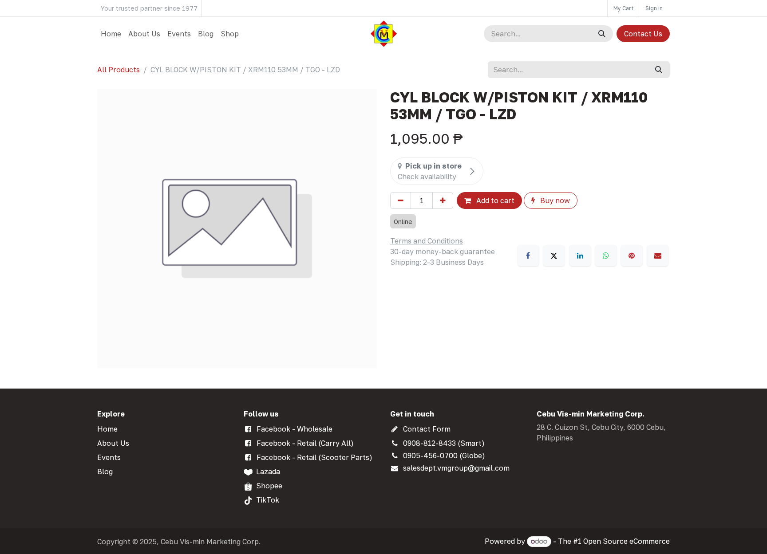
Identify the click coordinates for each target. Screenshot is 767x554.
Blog (105, 471)
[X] (554, 255)
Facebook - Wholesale (294, 428)
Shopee (269, 485)
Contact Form (427, 428)
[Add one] (442, 200)
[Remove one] (400, 200)
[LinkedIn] (580, 255)
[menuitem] (111, 34)
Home (107, 428)
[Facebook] (528, 255)
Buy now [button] (554, 200)
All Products (118, 69)
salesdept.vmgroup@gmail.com (456, 468)
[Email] (657, 255)
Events (109, 457)
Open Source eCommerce (626, 541)
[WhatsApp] (606, 255)
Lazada (268, 471)
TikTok (267, 499)
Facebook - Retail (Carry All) (305, 443)
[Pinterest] (631, 255)
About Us (113, 443)
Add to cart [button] (494, 200)
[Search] (602, 33)
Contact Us (643, 33)
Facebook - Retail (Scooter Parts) (314, 457)
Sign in (654, 8)
